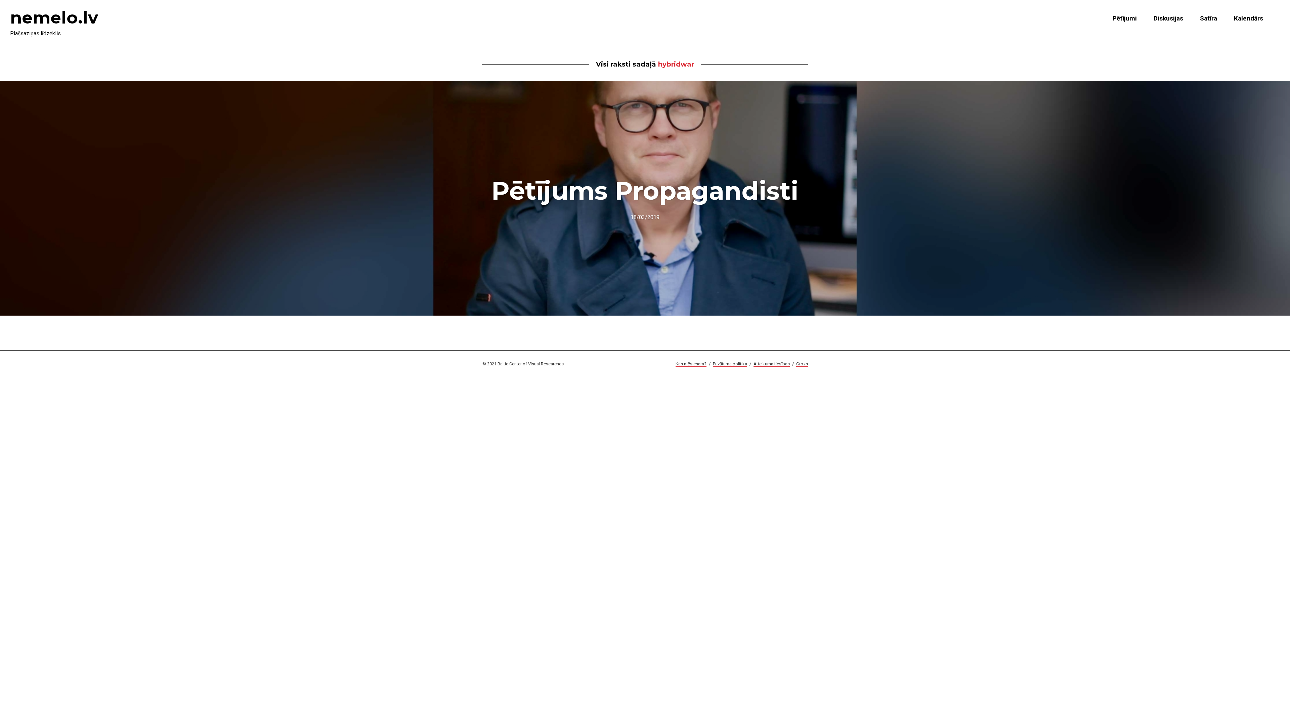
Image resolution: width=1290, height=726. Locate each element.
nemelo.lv (54, 17)
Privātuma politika (730, 363)
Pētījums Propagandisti (645, 190)
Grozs (802, 363)
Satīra (1208, 18)
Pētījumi (1125, 18)
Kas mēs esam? (691, 363)
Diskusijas (1168, 18)
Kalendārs (1248, 18)
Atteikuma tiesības (772, 363)
